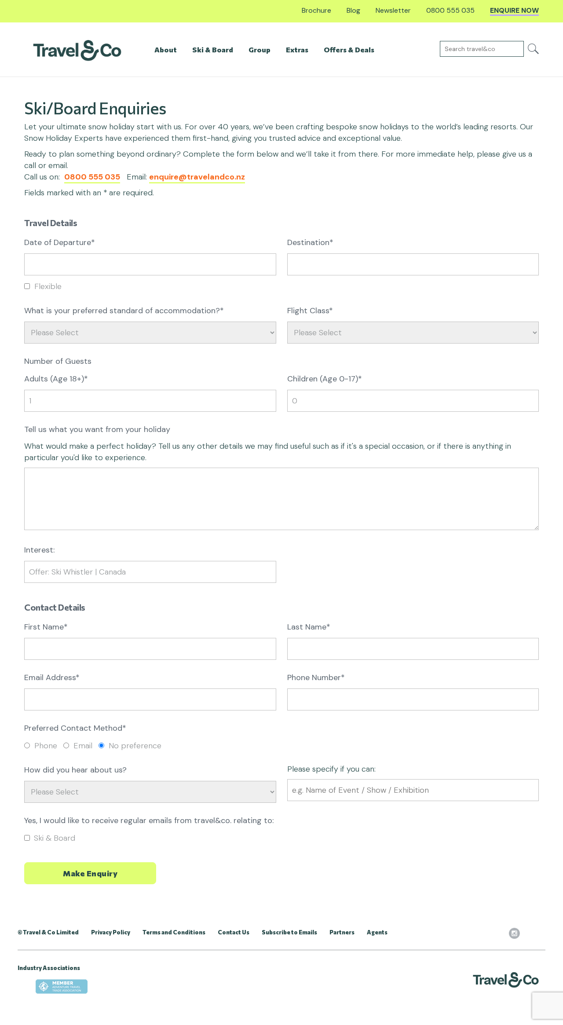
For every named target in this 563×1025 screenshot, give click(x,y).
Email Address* (52, 677)
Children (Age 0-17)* (324, 378)
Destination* (310, 242)
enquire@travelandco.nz (197, 177)
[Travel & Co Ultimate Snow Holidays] (77, 50)
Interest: (39, 550)
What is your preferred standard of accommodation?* (124, 310)
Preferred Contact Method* (75, 728)
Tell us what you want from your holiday (97, 429)
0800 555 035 (92, 177)
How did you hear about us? (75, 770)
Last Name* (308, 627)
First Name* (46, 627)
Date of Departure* (59, 242)
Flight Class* (310, 310)
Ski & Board (54, 838)
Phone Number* (316, 677)
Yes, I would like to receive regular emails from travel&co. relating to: (149, 820)
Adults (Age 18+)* (56, 378)
